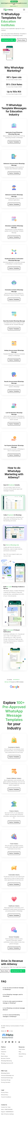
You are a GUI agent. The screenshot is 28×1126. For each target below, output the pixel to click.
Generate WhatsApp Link (7, 1075)
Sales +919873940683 (6, 1109)
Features (3, 1049)
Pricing (3, 1054)
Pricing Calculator (5, 1082)
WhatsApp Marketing (6, 1060)
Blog (20, 1051)
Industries (3, 1051)
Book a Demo (4, 1056)
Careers (21, 1056)
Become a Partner (5, 1058)
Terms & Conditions (6, 1097)
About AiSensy (22, 1054)
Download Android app (7, 1077)
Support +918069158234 (7, 1111)
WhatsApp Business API (7, 1063)
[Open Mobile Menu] (24, 9)
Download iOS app (5, 1080)
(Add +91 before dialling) (7, 1114)
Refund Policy (4, 1094)
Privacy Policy (4, 1092)
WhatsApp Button (5, 1073)
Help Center (22, 1049)
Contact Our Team (5, 1107)
